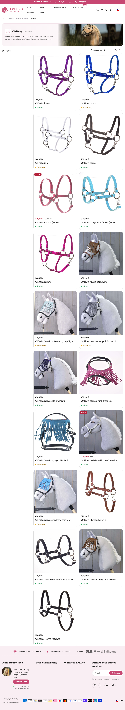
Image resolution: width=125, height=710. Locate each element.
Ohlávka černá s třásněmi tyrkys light (54, 341)
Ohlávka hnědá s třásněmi (94, 282)
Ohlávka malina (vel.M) (46, 222)
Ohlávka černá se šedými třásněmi (98, 341)
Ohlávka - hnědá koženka (93, 520)
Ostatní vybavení (79, 7)
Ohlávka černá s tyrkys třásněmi (51, 460)
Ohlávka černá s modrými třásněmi (53, 520)
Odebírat (116, 673)
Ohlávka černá (88, 163)
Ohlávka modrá (89, 103)
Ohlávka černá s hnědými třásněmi (98, 579)
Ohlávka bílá (41, 163)
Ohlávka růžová (43, 282)
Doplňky (42, 7)
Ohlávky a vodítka (22, 19)
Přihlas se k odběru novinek (104, 664)
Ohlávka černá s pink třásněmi (96, 401)
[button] (121, 2)
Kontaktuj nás (21, 681)
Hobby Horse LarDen (11, 703)
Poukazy (30, 12)
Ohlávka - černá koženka (47, 639)
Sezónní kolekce (60, 7)
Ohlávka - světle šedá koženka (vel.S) (99, 460)
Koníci (29, 7)
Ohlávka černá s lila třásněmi (50, 401)
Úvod (3, 19)
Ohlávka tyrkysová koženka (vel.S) (98, 222)
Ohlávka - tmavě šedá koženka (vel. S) (54, 579)
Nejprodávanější (98, 50)
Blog (42, 12)
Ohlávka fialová (43, 103)
